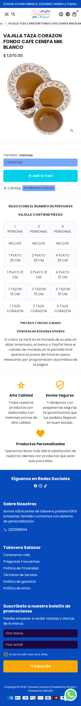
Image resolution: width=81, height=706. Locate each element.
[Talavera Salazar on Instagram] (40, 486)
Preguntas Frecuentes (21, 561)
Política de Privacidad (20, 568)
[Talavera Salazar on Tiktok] (45, 486)
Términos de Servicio (20, 574)
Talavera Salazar (38, 687)
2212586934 (15, 529)
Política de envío (17, 588)
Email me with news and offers (28, 654)
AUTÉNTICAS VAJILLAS (38, 188)
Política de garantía (19, 581)
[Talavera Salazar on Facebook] (35, 486)
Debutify (48, 690)
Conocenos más (16, 554)
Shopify (71, 687)
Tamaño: (18, 155)
